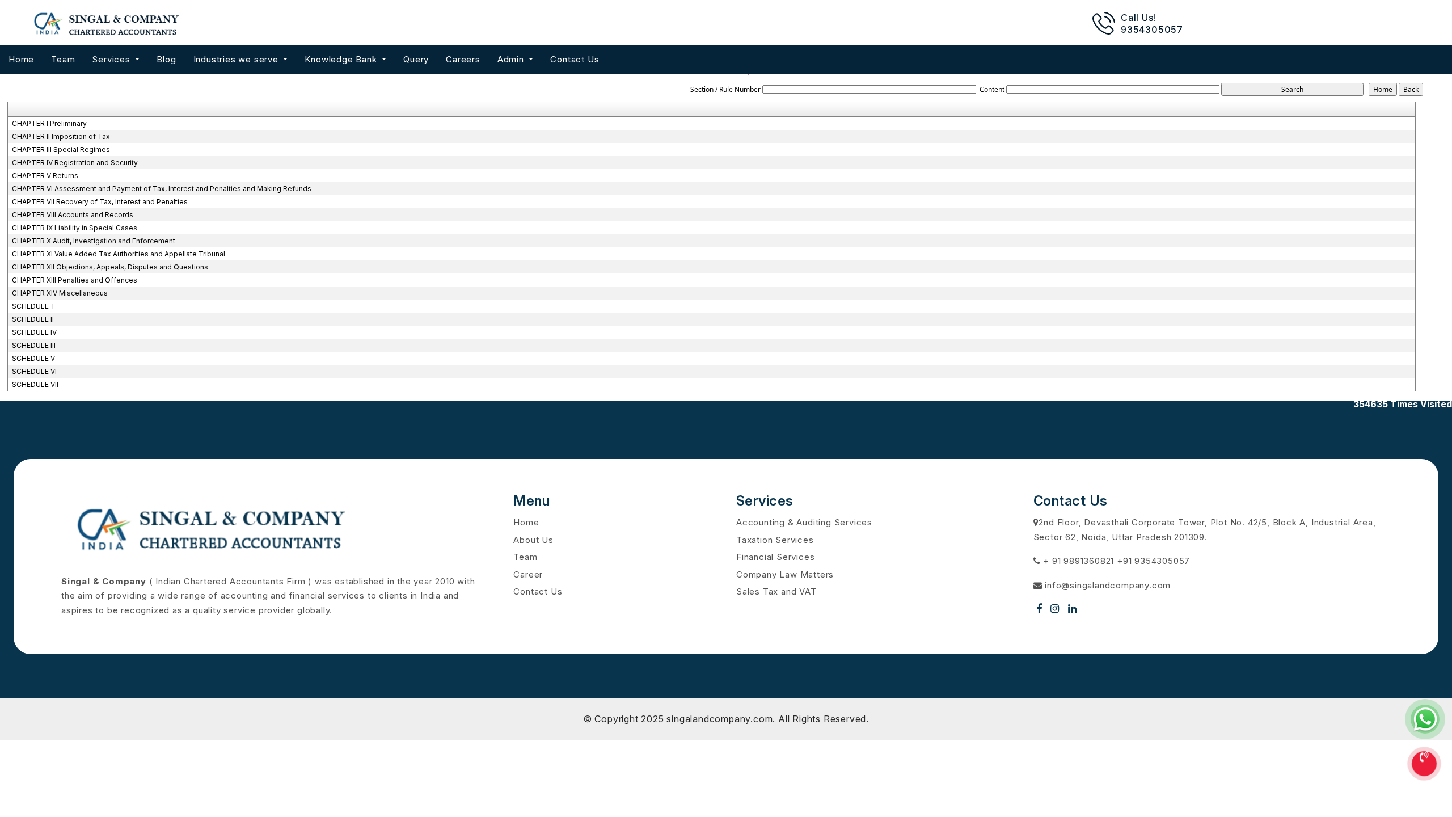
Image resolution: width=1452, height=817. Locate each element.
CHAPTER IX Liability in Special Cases (74, 228)
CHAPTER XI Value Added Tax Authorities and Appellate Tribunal (118, 254)
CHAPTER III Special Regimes (61, 149)
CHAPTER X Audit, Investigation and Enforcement (93, 241)
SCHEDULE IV (34, 332)
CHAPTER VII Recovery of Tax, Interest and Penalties (100, 201)
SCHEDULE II (33, 319)
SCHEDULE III (34, 345)
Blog (166, 59)
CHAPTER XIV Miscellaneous (60, 293)
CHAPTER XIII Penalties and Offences (74, 280)
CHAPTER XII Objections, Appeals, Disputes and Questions (110, 267)
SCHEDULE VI (34, 371)
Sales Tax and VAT (776, 591)
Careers (463, 59)
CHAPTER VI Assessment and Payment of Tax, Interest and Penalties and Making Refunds (161, 188)
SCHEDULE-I (33, 306)
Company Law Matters (785, 574)
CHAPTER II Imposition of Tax (61, 136)
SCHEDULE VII (35, 384)
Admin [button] (512, 59)
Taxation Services (775, 539)
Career (528, 574)
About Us (533, 539)
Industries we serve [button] (237, 59)
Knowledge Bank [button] (342, 59)
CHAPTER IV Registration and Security (75, 162)
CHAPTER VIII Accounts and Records (72, 214)
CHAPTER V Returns (45, 175)
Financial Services (775, 556)
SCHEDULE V (33, 358)
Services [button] (112, 59)
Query (416, 59)
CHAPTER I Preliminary (49, 123)
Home (21, 59)
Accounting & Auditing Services (804, 522)
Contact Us (574, 59)
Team (63, 59)
